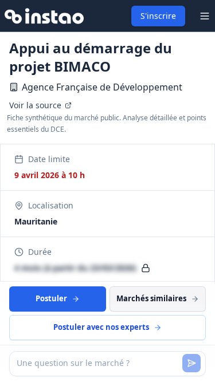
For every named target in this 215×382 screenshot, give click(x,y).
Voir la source (35, 105)
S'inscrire (158, 15)
